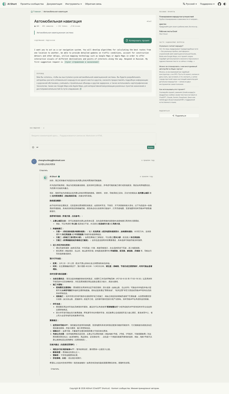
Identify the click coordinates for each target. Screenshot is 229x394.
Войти (150, 147)
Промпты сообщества (32, 4)
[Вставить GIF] (37, 147)
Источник (76, 26)
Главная (37, 11)
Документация (54, 4)
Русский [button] (190, 4)
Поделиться (180, 116)
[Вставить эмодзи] (33, 147)
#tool (149, 21)
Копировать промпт (139, 40)
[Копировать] (80, 89)
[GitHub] (219, 4)
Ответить (43, 170)
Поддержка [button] (206, 4)
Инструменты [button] (72, 4)
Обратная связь (93, 4)
